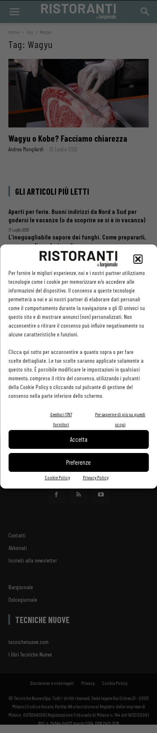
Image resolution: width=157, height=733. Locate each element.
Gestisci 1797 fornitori (61, 419)
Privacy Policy (95, 477)
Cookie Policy (57, 477)
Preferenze (78, 462)
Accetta (79, 439)
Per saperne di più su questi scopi (120, 419)
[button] (138, 259)
